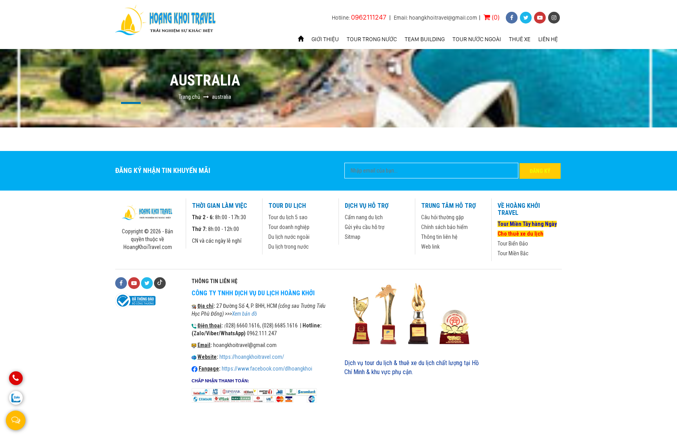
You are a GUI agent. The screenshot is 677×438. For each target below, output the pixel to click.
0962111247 (368, 17)
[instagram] (554, 18)
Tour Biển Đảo (513, 243)
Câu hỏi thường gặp (442, 217)
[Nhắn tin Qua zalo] (16, 398)
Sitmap (352, 237)
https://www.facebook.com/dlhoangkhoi (267, 368)
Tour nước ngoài (477, 39)
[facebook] (512, 18)
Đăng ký (540, 171)
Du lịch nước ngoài (289, 237)
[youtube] (540, 18)
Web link (430, 247)
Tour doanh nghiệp (289, 227)
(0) (495, 17)
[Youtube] (134, 283)
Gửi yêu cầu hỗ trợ (364, 227)
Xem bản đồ (244, 314)
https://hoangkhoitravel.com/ (251, 357)
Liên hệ (548, 39)
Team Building (425, 39)
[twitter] (526, 18)
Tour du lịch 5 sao (288, 217)
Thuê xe (519, 39)
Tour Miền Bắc (513, 253)
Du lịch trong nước (288, 247)
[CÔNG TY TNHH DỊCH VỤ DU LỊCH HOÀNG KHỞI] (166, 21)
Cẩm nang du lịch (364, 217)
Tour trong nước (372, 39)
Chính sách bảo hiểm (444, 227)
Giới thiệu (325, 39)
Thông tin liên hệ (439, 237)
